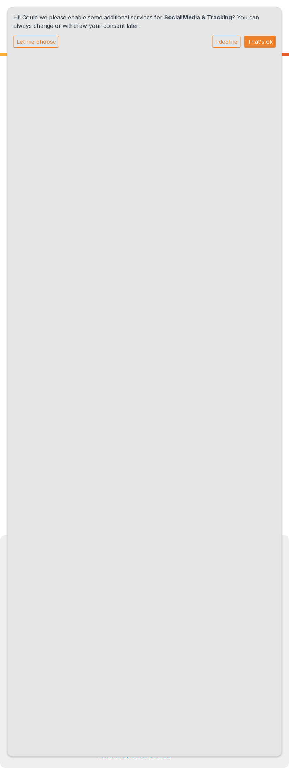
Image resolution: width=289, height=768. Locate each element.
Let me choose (36, 41)
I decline (226, 41)
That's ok (260, 41)
